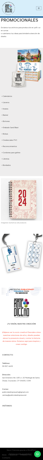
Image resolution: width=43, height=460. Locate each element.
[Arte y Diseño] (8, 8)
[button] (37, 454)
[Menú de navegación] (38, 8)
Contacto (6, 458)
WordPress (31, 450)
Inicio (4, 455)
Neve (9, 450)
